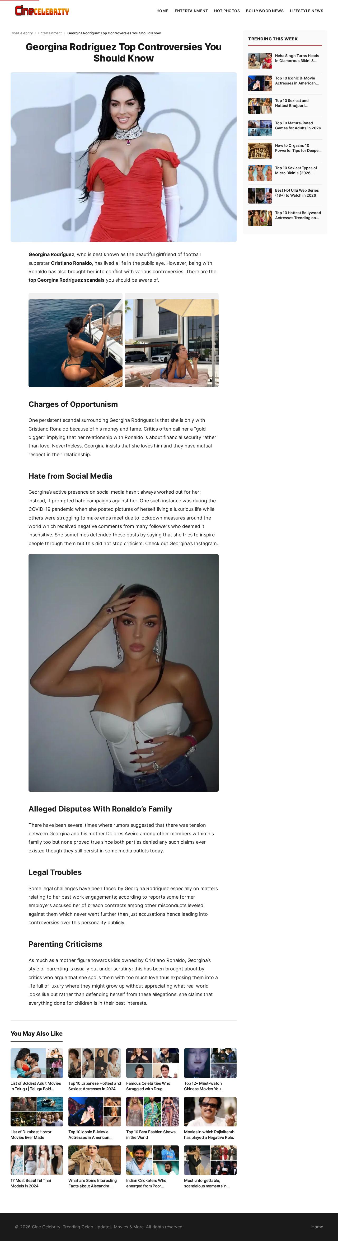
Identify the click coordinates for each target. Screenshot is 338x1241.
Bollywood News (265, 10)
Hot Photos (227, 10)
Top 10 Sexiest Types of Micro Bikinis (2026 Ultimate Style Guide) (296, 171)
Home (162, 10)
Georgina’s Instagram (193, 543)
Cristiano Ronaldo (71, 263)
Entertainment (191, 10)
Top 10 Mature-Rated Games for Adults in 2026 (298, 125)
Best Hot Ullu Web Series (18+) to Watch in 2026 (297, 193)
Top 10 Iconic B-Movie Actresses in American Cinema (295, 81)
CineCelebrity (22, 33)
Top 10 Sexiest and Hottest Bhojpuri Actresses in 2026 (292, 103)
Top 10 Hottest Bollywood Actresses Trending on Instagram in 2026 (298, 215)
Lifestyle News (306, 10)
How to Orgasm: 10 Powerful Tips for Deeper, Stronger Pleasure (298, 148)
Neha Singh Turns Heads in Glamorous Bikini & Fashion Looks (297, 58)
